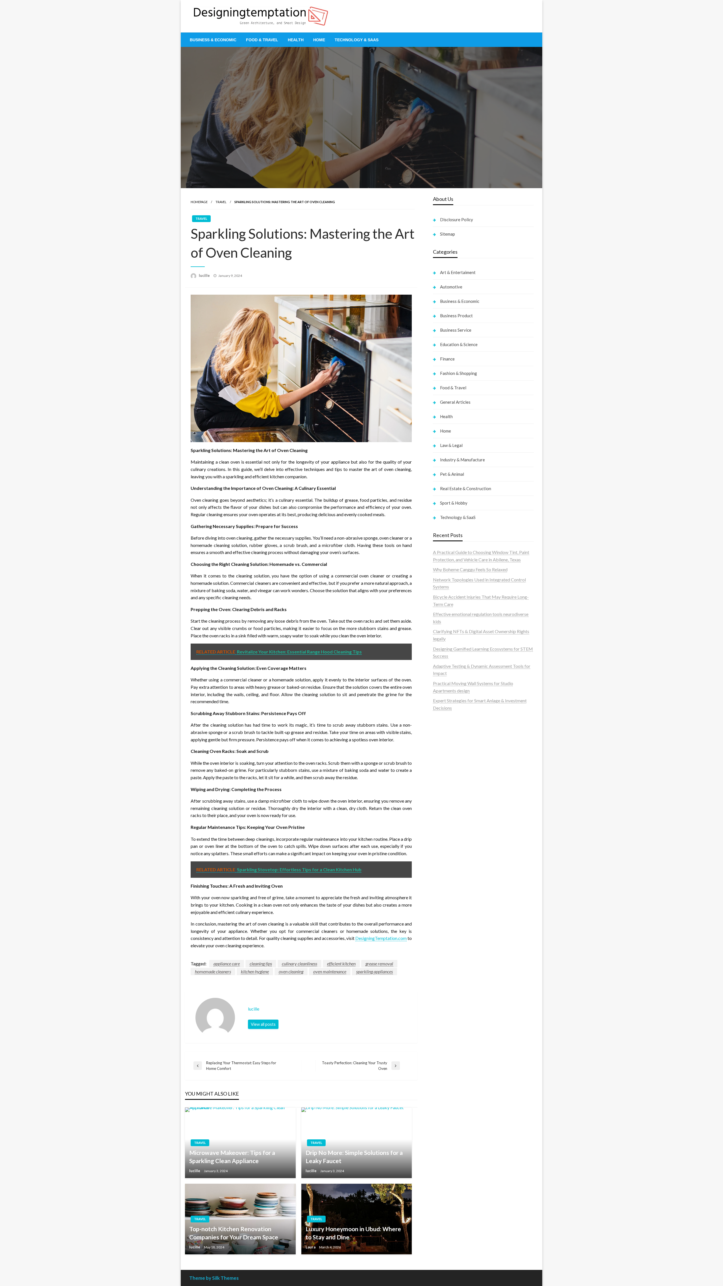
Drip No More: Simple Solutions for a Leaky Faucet (354, 1156)
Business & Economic (213, 40)
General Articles (455, 402)
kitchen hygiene (255, 971)
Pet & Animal (452, 474)
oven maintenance (329, 971)
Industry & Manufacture (462, 459)
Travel (221, 202)
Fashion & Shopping (458, 373)
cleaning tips (261, 963)
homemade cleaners (213, 971)
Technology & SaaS (356, 40)
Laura (311, 1247)
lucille (205, 275)
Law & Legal (451, 445)
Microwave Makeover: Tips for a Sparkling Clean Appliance (232, 1156)
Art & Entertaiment (458, 272)
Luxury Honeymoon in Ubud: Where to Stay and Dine (353, 1233)
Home (319, 40)
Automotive (451, 286)
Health (296, 40)
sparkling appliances (374, 971)
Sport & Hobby (453, 502)
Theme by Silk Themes (214, 1278)
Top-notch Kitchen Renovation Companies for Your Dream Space (233, 1233)
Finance (447, 358)
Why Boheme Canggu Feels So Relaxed (470, 569)
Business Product (456, 315)
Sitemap (447, 233)
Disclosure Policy (456, 219)
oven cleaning (291, 971)
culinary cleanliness (299, 963)
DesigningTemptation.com (381, 938)
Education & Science (459, 344)
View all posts (263, 1024)
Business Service (455, 330)
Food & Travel (262, 40)
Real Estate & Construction (465, 488)
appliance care (227, 963)
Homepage (199, 202)
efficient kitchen (341, 963)
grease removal (379, 963)
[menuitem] (213, 40)
